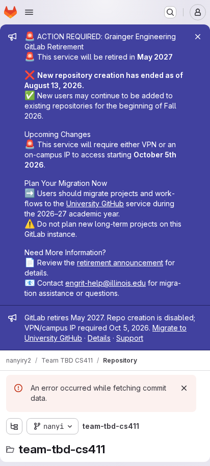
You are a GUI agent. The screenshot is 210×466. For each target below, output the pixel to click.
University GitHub (95, 203)
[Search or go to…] (170, 12)
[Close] (198, 37)
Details (99, 338)
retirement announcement (120, 262)
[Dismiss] (184, 388)
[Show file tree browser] (14, 426)
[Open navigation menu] (29, 12)
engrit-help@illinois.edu (105, 283)
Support (129, 338)
